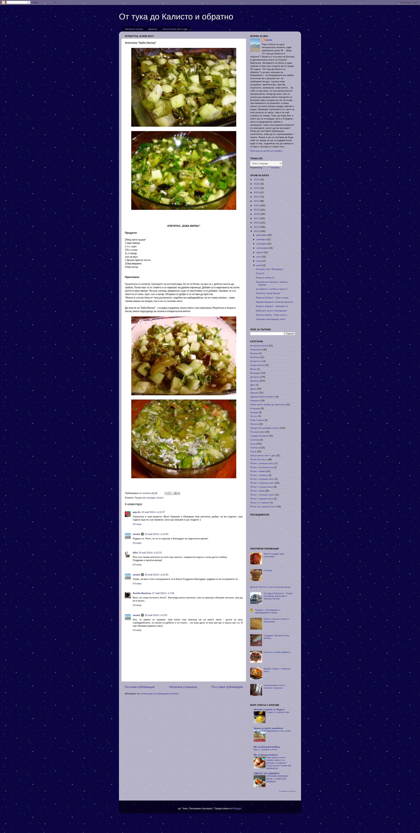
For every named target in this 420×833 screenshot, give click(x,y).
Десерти (254, 377)
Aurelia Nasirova (142, 593)
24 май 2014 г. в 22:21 (150, 552)
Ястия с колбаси (259, 475)
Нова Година (257, 420)
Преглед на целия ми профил (266, 151)
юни (259, 261)
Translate (274, 167)
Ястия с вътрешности (261, 467)
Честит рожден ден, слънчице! (274, 555)
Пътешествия (257, 432)
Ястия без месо (258, 459)
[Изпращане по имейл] (166, 493)
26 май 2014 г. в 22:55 (156, 574)
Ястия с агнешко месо (262, 463)
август (260, 252)
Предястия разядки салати (149, 497)
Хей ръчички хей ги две (175, 29)
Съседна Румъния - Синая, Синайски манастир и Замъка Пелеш (278, 596)
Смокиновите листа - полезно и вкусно (275, 686)
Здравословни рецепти (262, 396)
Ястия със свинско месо (263, 506)
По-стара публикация (227, 687)
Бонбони (255, 357)
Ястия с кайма (258, 471)
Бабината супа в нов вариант (271, 310)
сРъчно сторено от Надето (269, 709)
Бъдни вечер (257, 365)
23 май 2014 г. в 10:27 (153, 512)
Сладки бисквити (259, 436)
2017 (257, 218)
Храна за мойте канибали (268, 728)
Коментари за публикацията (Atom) (160, 693)
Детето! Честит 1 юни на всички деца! (270, 587)
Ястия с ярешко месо (261, 498)
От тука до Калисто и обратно (176, 16)
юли (259, 256)
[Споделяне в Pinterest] (178, 493)
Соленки (254, 440)
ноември (261, 239)
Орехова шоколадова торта (270, 319)
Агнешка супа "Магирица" (269, 269)
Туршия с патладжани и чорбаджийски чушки (267, 611)
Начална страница (183, 687)
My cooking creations (266, 755)
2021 (257, 201)
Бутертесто (256, 361)
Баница (254, 353)
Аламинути (256, 349)
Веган (253, 369)
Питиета (254, 424)
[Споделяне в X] (172, 493)
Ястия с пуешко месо (261, 487)
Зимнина (255, 400)
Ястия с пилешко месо (262, 483)
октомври (261, 244)
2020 (257, 205)
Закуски (254, 392)
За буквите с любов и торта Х (271, 289)
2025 (257, 184)
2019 (257, 210)
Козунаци (255, 408)
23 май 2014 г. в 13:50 (156, 534)
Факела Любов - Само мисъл (271, 315)
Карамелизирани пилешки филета (274, 302)
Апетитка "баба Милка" (268, 293)
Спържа (268, 570)
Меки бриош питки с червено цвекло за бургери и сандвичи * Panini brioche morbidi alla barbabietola (278, 763)
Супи (253, 444)
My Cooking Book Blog (267, 747)
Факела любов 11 (265, 277)
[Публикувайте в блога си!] (169, 493)
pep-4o (137, 512)
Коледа (254, 412)
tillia (135, 552)
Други (253, 389)
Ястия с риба (257, 491)
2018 (257, 214)
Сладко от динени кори (277, 712)
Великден (255, 373)
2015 (257, 227)
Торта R (260, 273)
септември (262, 248)
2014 (257, 231)
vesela (136, 534)
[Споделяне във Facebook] (175, 493)
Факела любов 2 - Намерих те (272, 306)
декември (261, 235)
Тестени (254, 447)
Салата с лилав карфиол (277, 652)
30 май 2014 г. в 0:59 (156, 615)
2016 (257, 222)
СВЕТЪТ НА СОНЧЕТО (266, 773)
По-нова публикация (140, 687)
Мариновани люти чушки (278, 731)
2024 (257, 188)
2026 (257, 179)
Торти (253, 451)
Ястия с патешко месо (262, 479)
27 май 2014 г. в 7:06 (163, 593)
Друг (252, 385)
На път (254, 416)
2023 (257, 192)
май (258, 265)
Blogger (237, 808)
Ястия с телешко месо (262, 495)
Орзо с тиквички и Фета (265, 749)
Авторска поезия (134, 29)
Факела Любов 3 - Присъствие (272, 297)
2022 (257, 197)
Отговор (137, 524)
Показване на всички (287, 791)
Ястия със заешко (259, 502)
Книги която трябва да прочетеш (267, 404)
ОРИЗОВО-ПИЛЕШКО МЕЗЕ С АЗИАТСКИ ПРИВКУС (277, 779)
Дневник (152, 29)
